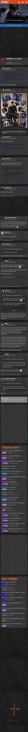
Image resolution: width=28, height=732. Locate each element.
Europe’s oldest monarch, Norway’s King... (12, 623)
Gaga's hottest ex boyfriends (9, 487)
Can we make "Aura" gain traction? (10, 497)
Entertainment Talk (13, 494)
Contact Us (17, 720)
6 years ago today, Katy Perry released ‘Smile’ (13, 613)
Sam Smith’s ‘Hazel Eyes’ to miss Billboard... (13, 461)
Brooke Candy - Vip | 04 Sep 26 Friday (11, 518)
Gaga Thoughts (12, 468)
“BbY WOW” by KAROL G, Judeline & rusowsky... (14, 523)
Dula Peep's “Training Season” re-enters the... (13, 513)
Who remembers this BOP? (8, 466)
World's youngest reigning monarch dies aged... (14, 476)
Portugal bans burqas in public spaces (11, 455)
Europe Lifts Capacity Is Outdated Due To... (12, 450)
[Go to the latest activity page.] (19, 2)
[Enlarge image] (14, 110)
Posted (9, 69)
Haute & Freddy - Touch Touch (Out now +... (13, 471)
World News (10, 452)
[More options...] (25, 69)
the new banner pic (6, 508)
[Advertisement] (14, 42)
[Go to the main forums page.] (22, 2)
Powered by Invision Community (14, 721)
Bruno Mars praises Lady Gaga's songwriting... (13, 502)
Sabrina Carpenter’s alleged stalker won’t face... (14, 618)
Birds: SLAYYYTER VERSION (8, 482)
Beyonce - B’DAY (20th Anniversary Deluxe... (13, 528)
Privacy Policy (11, 720)
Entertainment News (13, 463)
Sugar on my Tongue (7, 492)
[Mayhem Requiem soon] (14, 14)
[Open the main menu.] (26, 2)
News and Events (12, 504)
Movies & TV (19, 63)
